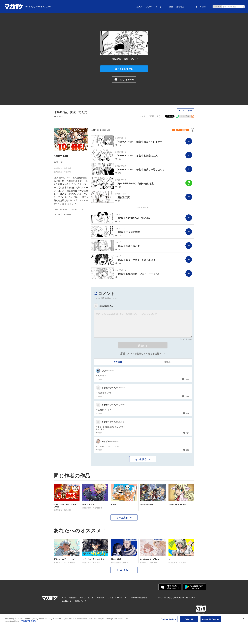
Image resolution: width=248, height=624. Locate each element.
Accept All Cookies (210, 619)
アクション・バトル (76, 210)
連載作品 (180, 6)
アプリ (149, 6)
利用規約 (100, 597)
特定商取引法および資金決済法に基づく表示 (176, 597)
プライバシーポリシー (117, 597)
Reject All (189, 619)
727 (187, 433)
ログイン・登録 (198, 6)
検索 (243, 6)
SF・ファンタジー (61, 210)
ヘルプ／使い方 (86, 597)
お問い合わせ (80, 600)
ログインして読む (124, 68)
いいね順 (118, 361)
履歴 (171, 6)
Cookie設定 (66, 600)
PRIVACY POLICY (28, 621)
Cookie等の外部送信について (142, 597)
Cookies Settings (168, 619)
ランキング (160, 6)
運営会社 (73, 597)
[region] (124, 619)
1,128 (186, 396)
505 (187, 450)
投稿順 (167, 361)
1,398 (186, 379)
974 (187, 413)
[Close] (243, 619)
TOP (64, 597)
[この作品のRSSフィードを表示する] (192, 116)
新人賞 (139, 6)
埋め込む (186, 116)
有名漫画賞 (67, 215)
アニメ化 (58, 215)
